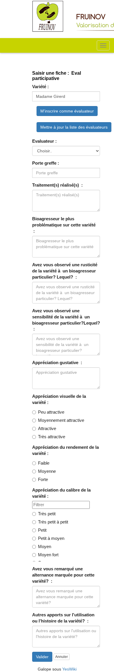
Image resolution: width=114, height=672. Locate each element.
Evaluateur (43, 141)
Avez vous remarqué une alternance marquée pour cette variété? (63, 575)
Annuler (61, 657)
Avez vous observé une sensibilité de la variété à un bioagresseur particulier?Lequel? (66, 316)
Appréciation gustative (56, 362)
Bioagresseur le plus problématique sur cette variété (64, 221)
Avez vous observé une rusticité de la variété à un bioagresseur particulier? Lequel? (64, 270)
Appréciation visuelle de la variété (59, 399)
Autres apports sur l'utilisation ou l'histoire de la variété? (63, 618)
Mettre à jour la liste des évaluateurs (74, 127)
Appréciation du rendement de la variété (65, 450)
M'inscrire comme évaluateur (67, 111)
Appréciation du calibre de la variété (61, 493)
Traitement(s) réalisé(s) (56, 185)
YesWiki (69, 669)
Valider (42, 656)
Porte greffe (44, 163)
